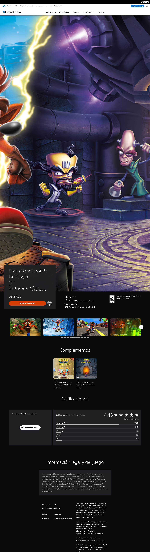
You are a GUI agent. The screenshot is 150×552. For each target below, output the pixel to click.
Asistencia (57, 6)
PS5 (16, 6)
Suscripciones (88, 12)
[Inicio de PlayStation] (4, 6)
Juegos (22, 6)
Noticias (48, 6)
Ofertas (76, 12)
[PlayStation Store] (12, 12)
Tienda (9, 6)
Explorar (101, 12)
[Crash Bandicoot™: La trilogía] (25, 327)
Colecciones (64, 12)
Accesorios (38, 6)
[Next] (141, 327)
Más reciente (50, 12)
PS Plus (30, 6)
